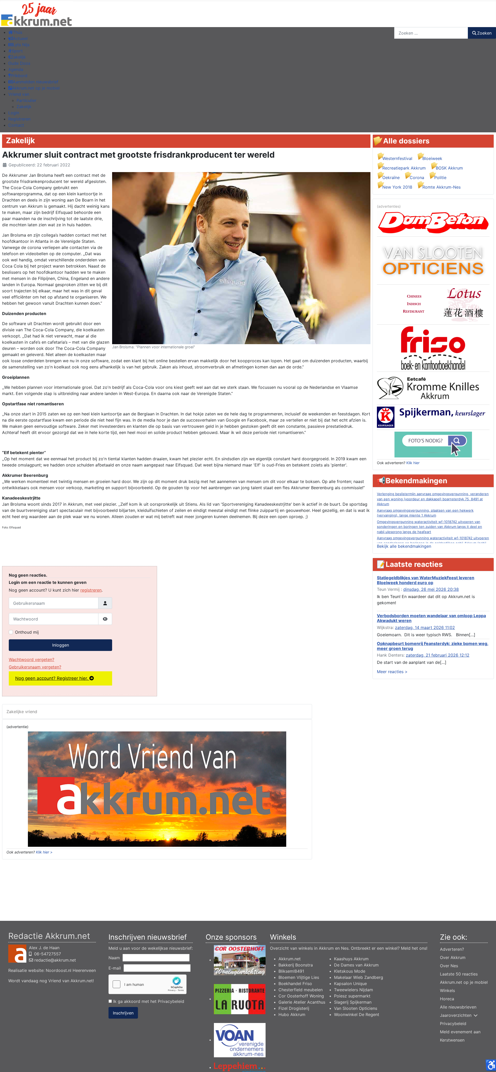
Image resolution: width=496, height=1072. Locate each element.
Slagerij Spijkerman (352, 1002)
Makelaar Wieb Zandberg (358, 977)
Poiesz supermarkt (352, 995)
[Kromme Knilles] (433, 387)
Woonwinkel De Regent (356, 1014)
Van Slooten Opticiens (355, 1008)
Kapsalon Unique (350, 983)
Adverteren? (452, 949)
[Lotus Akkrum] (433, 304)
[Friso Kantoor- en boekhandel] (433, 347)
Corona (417, 177)
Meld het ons (413, 948)
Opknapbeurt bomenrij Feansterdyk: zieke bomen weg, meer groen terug (433, 646)
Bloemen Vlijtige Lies (298, 977)
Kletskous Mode (349, 971)
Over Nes (449, 965)
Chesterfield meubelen (300, 989)
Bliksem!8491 (291, 971)
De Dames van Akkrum (356, 965)
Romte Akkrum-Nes (441, 187)
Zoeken (484, 33)
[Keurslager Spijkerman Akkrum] (433, 416)
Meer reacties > (392, 671)
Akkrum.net (289, 958)
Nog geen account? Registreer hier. (52, 678)
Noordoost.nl (58, 970)
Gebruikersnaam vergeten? (35, 667)
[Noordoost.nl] (433, 444)
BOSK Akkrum (449, 168)
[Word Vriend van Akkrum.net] (157, 788)
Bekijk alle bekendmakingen (404, 546)
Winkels (447, 990)
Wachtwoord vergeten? (31, 659)
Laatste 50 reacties (459, 974)
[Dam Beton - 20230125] (433, 222)
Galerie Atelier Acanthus (301, 1002)
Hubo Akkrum (291, 1014)
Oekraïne (391, 177)
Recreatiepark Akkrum (404, 168)
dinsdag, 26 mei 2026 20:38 (431, 589)
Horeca (447, 998)
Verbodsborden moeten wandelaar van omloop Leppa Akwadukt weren (431, 618)
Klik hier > (44, 852)
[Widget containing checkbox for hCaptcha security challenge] (148, 984)
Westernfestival (397, 158)
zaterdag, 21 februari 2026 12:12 (437, 655)
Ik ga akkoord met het (148, 1001)
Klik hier (413, 463)
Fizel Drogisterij (293, 1008)
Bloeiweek (432, 158)
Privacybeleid (171, 1001)
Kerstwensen (452, 1040)
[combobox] (431, 33)
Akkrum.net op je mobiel (464, 982)
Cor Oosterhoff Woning (301, 995)
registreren (91, 590)
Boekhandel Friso (295, 983)
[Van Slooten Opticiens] (433, 260)
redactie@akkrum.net (55, 960)
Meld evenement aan (460, 1031)
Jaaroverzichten (455, 1015)
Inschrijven (123, 1012)
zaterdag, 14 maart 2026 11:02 (425, 627)
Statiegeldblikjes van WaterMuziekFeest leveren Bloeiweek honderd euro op (425, 580)
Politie (440, 177)
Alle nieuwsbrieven (458, 1007)
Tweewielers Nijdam (353, 989)
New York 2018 (397, 187)
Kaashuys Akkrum (351, 958)
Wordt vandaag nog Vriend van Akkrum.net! (51, 980)
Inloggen (60, 645)
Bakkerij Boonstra (295, 965)
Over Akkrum (453, 957)
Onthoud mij (27, 632)
